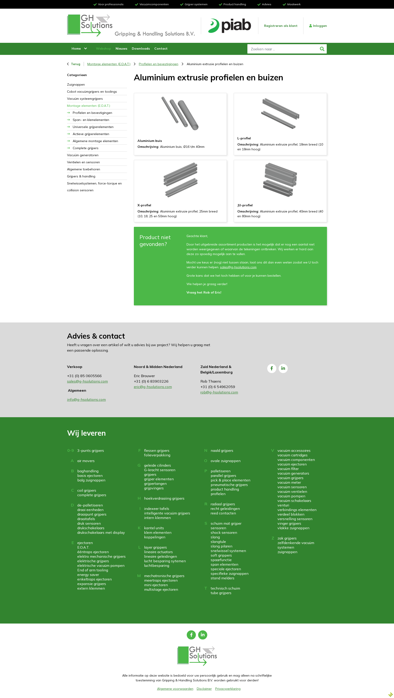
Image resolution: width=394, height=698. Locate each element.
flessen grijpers (156, 450)
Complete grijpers (85, 148)
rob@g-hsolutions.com (219, 392)
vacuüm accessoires (294, 450)
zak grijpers (287, 538)
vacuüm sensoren (292, 487)
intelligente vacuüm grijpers (167, 513)
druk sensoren (89, 523)
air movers (86, 460)
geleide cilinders (157, 465)
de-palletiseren (90, 505)
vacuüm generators (293, 473)
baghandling (87, 471)
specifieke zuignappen (230, 573)
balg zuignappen (91, 480)
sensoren (218, 528)
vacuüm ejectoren (292, 464)
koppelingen (154, 537)
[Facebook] (271, 368)
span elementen (224, 564)
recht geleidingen (225, 508)
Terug (75, 64)
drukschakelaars (90, 528)
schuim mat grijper (226, 523)
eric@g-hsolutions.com (153, 386)
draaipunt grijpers (91, 514)
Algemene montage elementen (95, 141)
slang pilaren (221, 546)
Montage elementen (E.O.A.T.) (108, 64)
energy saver (88, 574)
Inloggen (320, 26)
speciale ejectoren (226, 569)
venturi (283, 505)
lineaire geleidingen (160, 556)
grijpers (150, 474)
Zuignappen (76, 84)
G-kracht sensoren (159, 470)
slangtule (218, 541)
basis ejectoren (90, 475)
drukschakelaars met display (101, 532)
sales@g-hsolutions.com (238, 267)
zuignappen (287, 552)
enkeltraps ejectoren (94, 579)
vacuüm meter (289, 482)
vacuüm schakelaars (294, 500)
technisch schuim (225, 588)
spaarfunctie (221, 559)
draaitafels (86, 518)
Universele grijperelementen (93, 127)
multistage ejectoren (161, 589)
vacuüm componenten (296, 459)
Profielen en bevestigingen (158, 64)
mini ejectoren (156, 585)
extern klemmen (91, 588)
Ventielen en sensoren (83, 162)
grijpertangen (155, 483)
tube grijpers (221, 593)
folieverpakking (157, 455)
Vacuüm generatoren (82, 155)
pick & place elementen (230, 480)
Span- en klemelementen (91, 120)
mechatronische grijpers (164, 575)
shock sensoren (224, 532)
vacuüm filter (288, 468)
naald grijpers (222, 450)
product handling (225, 489)
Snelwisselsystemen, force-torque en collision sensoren (94, 186)
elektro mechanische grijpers (101, 556)
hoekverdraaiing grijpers (164, 498)
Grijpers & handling (81, 176)
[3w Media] (390, 694)
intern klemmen (157, 517)
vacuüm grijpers (290, 478)
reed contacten (223, 513)
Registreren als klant (281, 26)
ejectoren (85, 542)
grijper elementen (159, 479)
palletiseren (221, 471)
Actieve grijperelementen (91, 134)
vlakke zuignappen (293, 528)
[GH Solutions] (90, 25)
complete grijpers (91, 495)
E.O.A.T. (83, 547)
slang (215, 537)
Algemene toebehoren (83, 169)
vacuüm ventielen (292, 491)
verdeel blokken (290, 514)
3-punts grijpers (90, 450)
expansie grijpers (91, 583)
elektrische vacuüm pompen (100, 565)
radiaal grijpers (223, 504)
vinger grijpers (289, 523)
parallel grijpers (223, 475)
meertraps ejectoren (161, 580)
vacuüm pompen (291, 496)
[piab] (229, 25)
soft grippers (221, 555)
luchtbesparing (156, 565)
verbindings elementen (296, 509)
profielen (218, 493)
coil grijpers (86, 490)
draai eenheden (90, 509)
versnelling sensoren (294, 518)
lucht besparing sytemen (165, 561)
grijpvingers (154, 488)
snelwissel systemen (228, 550)
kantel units (154, 528)
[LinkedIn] (283, 368)
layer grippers (155, 547)
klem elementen (157, 532)
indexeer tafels (156, 508)
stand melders (222, 578)
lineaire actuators (158, 552)
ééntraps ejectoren (93, 552)
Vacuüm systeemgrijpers (85, 99)
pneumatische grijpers (229, 484)
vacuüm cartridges (292, 455)
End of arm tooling (92, 570)
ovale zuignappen (226, 460)
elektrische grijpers (93, 561)
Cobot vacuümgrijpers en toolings (92, 91)
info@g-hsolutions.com (86, 399)
